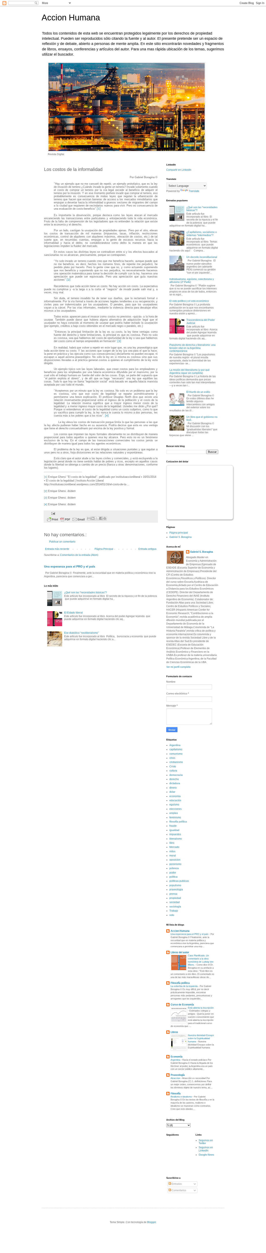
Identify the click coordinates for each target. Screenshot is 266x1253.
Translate (194, 191)
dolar (172, 791)
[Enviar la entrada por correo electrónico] (52, 513)
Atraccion (176, 1078)
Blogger (151, 1222)
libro (171, 842)
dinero (173, 787)
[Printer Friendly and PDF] (66, 520)
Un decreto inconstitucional (201, 257)
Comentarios (178, 1190)
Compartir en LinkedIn (178, 169)
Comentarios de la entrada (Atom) (79, 555)
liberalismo (175, 838)
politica (173, 876)
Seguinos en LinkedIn (206, 1149)
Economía (176, 1056)
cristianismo (176, 762)
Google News (206, 1154)
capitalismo (175, 749)
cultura (173, 770)
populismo (175, 885)
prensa (173, 893)
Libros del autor (180, 952)
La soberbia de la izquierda (184, 986)
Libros (174, 1032)
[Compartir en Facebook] (101, 518)
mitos (172, 851)
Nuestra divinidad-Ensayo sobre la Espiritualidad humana (201, 1038)
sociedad (174, 902)
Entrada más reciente (57, 548)
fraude (173, 825)
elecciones (175, 809)
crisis (172, 758)
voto (171, 915)
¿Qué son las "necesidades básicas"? (85, 592)
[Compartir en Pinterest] (105, 518)
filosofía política (178, 821)
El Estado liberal (73, 612)
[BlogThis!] (93, 518)
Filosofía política (180, 983)
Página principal (178, 532)
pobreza (174, 868)
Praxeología (178, 1075)
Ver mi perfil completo (178, 667)
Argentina (174, 745)
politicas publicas (179, 881)
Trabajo (173, 910)
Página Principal (104, 548)
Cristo (172, 766)
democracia (176, 775)
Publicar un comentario (62, 541)
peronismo (175, 864)
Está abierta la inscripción (201, 1008)
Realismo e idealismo (181, 1096)
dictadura (174, 783)
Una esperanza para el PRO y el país (69, 566)
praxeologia (176, 889)
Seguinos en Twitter (206, 1142)
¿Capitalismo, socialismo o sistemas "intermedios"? (201, 233)
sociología (175, 906)
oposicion (174, 859)
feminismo (175, 817)
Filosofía (176, 1093)
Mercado (174, 847)
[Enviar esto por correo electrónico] (89, 518)
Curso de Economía (182, 1004)
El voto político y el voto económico (189, 301)
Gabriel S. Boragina (180, 537)
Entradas (176, 1183)
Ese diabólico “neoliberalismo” (81, 632)
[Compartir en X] (97, 518)
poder (172, 872)
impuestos (175, 834)
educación (175, 800)
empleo (173, 813)
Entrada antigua (147, 548)
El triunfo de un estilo (198, 392)
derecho (174, 779)
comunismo (175, 753)
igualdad (174, 830)
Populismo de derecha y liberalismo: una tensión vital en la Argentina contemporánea (192, 347)
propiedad (175, 898)
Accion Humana (71, 17)
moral (172, 855)
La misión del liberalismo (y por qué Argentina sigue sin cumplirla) (189, 371)
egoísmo (174, 804)
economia (175, 796)
